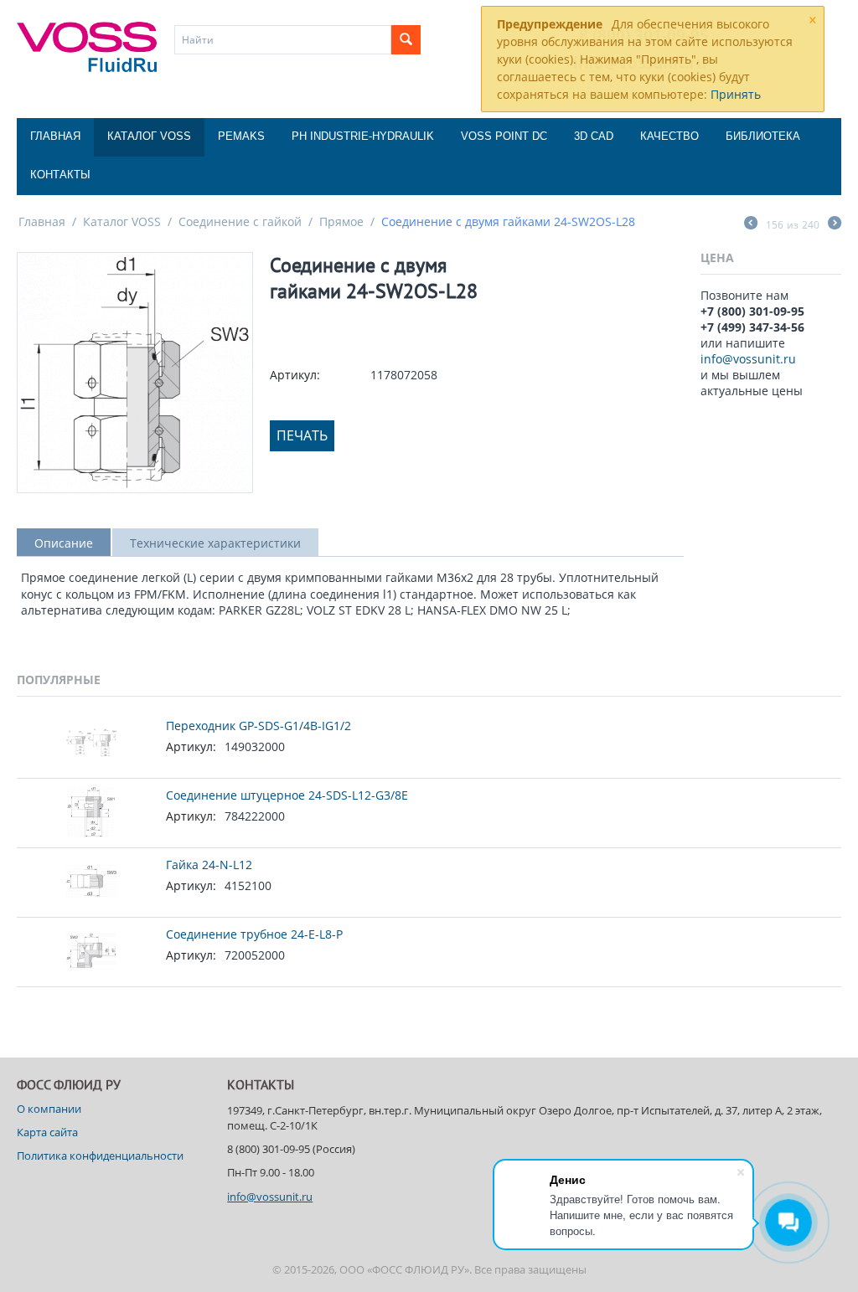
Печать (302, 435)
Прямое (341, 221)
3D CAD (593, 136)
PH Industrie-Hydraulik (363, 136)
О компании (49, 1108)
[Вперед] (834, 224)
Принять (736, 94)
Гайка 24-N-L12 (209, 864)
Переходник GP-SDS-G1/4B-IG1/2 (258, 726)
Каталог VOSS (149, 136)
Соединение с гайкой (240, 221)
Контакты (60, 174)
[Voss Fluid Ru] (87, 45)
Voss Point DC (504, 136)
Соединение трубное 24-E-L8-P (254, 934)
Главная (55, 136)
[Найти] (406, 39)
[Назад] (750, 224)
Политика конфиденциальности (100, 1155)
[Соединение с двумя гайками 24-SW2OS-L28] (135, 372)
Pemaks (241, 136)
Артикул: (295, 375)
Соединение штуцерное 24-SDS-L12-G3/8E (287, 795)
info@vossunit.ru (748, 359)
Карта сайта (47, 1132)
